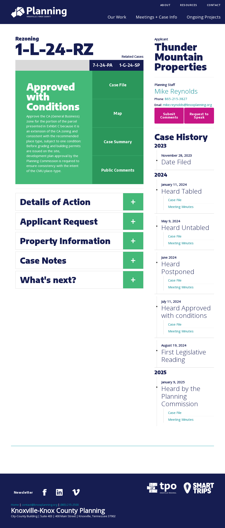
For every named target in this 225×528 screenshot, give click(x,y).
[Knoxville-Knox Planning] (37, 16)
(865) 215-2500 (69, 505)
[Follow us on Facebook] (44, 492)
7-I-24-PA (102, 65)
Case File (117, 84)
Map (118, 113)
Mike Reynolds (176, 91)
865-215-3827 (176, 98)
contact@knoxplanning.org (39, 505)
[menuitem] (165, 5)
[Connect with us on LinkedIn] (59, 492)
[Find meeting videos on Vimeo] (75, 492)
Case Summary (118, 141)
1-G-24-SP (129, 65)
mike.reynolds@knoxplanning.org (187, 104)
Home (15, 505)
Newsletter (23, 492)
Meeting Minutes (181, 206)
